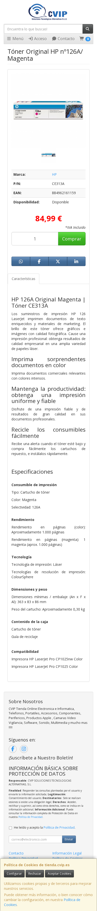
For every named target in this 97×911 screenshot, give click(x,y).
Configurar (14, 873)
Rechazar (34, 873)
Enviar (69, 839)
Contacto (66, 38)
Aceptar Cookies (59, 873)
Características (23, 278)
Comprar (71, 239)
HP (54, 174)
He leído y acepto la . (44, 827)
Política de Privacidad (30, 817)
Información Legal (67, 853)
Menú (17, 38)
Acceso (40, 38)
